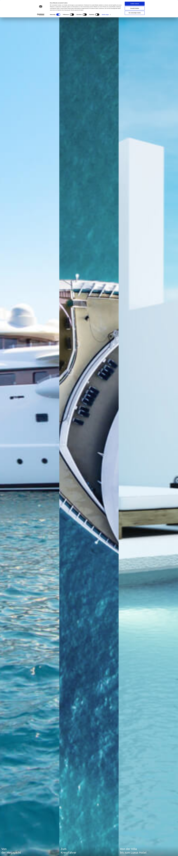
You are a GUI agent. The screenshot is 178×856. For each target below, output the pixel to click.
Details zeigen (105, 14)
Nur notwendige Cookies (135, 12)
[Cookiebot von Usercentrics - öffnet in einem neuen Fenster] (41, 15)
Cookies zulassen (134, 3)
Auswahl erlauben (134, 8)
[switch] (72, 14)
